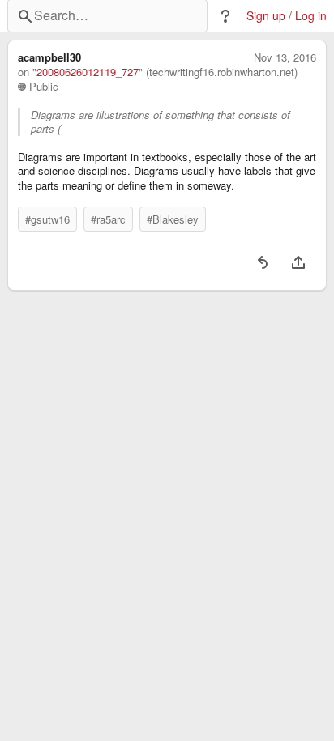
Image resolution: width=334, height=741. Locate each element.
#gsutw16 (47, 219)
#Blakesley (173, 219)
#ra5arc (108, 219)
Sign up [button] (265, 15)
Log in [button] (311, 15)
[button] (225, 16)
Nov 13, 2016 (285, 57)
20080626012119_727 (87, 72)
